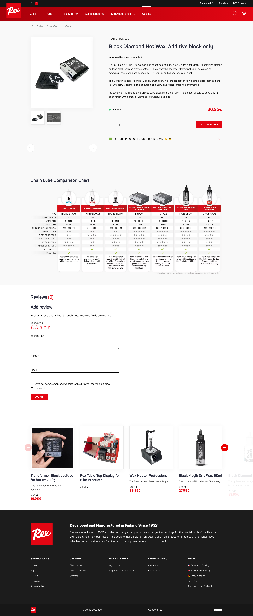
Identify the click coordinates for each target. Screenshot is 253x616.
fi (31, 3)
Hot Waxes (67, 26)
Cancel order (155, 609)
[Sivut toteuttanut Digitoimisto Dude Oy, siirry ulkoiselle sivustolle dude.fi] (216, 610)
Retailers (223, 3)
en (37, 3)
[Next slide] (224, 448)
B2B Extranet (240, 3)
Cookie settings (92, 609)
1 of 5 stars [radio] (32, 327)
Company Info (207, 3)
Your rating (38, 323)
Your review (38, 336)
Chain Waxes (53, 26)
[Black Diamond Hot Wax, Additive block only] (62, 72)
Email (34, 370)
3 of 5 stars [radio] (40, 327)
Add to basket (209, 124)
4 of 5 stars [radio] (45, 327)
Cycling (40, 26)
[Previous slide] (28, 448)
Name (35, 355)
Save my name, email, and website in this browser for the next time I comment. (72, 386)
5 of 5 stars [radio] (49, 327)
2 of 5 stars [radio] (36, 327)
